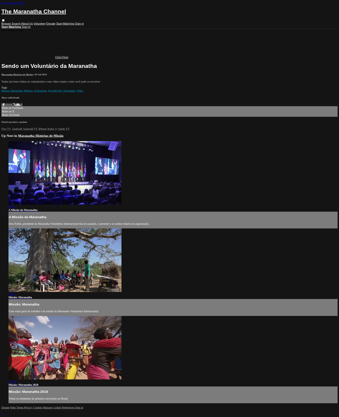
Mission (28, 90)
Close (58, 57)
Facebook (7, 104)
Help (13, 407)
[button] (3, 20)
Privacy (28, 407)
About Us (27, 23)
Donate (50, 23)
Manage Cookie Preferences (59, 407)
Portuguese (40, 90)
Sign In (26, 26)
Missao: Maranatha (12, 90)
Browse (6, 23)
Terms (20, 407)
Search (16, 23)
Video (79, 90)
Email (19, 104)
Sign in (79, 23)
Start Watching (65, 23)
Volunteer (40, 23)
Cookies (38, 407)
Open (65, 57)
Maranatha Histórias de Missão (17, 74)
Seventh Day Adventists (61, 90)
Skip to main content (12, 2)
